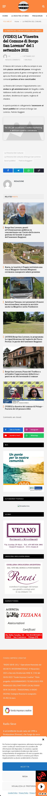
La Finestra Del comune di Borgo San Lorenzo (22, 157)
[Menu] (4, 6)
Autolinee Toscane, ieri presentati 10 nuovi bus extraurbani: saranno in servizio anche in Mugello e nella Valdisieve (24, 304)
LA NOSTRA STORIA (20, 16)
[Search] (43, 6)
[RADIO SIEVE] (23, 6)
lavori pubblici (10, 161)
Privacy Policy (23, 793)
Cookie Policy (13, 793)
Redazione (15, 56)
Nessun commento (12, 60)
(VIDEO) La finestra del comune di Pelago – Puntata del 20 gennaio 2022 (24, 407)
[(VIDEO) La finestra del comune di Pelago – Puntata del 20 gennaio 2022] (23, 392)
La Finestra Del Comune (13, 153)
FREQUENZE (37, 16)
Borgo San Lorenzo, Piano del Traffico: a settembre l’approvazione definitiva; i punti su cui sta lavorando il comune (23, 374)
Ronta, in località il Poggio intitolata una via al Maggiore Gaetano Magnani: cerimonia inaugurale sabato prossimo (23, 269)
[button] (43, 739)
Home (5, 16)
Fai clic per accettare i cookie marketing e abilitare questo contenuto (23, 129)
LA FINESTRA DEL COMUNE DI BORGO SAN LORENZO (23, 31)
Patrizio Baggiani (25, 161)
